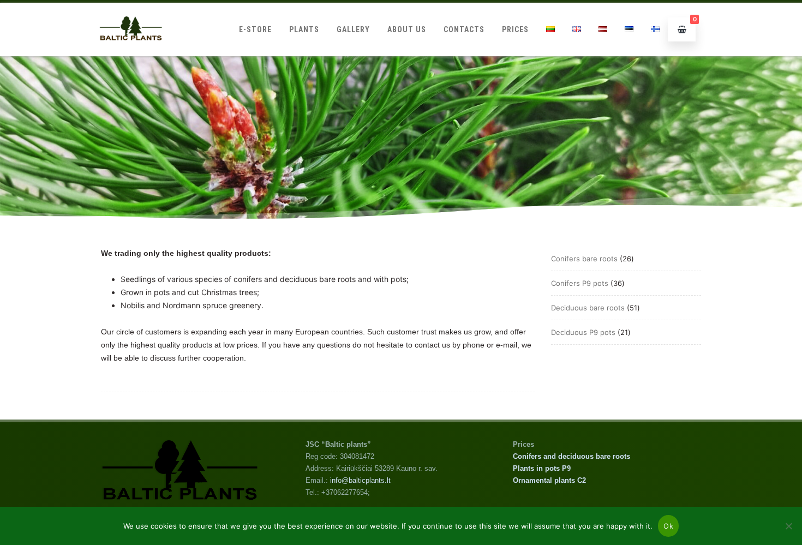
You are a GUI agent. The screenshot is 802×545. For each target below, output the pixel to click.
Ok (668, 526)
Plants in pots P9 (542, 468)
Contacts (464, 29)
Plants (304, 29)
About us (406, 29)
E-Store (255, 29)
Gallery (353, 29)
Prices (515, 29)
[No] (788, 525)
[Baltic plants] (131, 52)
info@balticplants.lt (360, 480)
